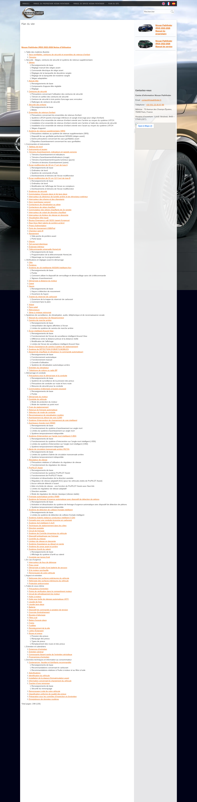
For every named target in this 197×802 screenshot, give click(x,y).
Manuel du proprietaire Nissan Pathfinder (51, 3)
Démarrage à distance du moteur (43, 281)
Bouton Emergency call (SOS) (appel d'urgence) (49, 220)
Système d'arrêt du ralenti (40, 549)
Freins (31, 623)
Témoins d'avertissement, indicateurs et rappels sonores (53, 152)
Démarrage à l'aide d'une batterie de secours (48, 567)
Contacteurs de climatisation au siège (45, 204)
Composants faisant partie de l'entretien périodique (50, 654)
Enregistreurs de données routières (44, 699)
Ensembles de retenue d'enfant (42, 112)
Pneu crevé (33, 565)
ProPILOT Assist (36, 468)
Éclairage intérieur (36, 247)
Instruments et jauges (38, 149)
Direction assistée (36, 528)
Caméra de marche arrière (40, 320)
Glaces (32, 241)
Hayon (31, 286)
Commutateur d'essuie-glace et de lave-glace (48, 194)
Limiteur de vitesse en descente (42, 541)
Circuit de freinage (36, 531)
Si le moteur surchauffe (39, 570)
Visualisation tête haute (39, 218)
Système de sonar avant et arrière (43, 546)
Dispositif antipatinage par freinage (43, 536)
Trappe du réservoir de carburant (43, 297)
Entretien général (36, 652)
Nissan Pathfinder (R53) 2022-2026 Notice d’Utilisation (46, 47)
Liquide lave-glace (36, 604)
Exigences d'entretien (38, 649)
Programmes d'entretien (39, 657)
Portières (32, 265)
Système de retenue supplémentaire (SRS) (47, 131)
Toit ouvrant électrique (38, 244)
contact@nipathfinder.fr (151, 100)
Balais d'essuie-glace (38, 620)
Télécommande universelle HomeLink (45, 249)
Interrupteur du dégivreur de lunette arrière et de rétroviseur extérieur (58, 196)
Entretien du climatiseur (39, 368)
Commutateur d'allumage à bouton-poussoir (47, 389)
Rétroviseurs (34, 310)
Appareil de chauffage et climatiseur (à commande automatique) (56, 352)
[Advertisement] (70, 35)
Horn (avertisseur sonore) (40, 202)
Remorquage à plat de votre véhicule (44, 691)
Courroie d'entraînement (39, 612)
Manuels (26, 3)
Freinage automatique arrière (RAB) (44, 496)
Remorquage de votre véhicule (42, 573)
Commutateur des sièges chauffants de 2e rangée (50, 210)
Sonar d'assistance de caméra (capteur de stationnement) (53, 346)
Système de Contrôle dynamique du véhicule (48, 533)
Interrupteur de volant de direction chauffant (47, 212)
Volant (31, 304)
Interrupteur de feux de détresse (42, 562)
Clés (31, 262)
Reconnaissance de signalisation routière (46, 415)
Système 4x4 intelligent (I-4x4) (42, 523)
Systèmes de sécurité (38, 191)
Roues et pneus (35, 633)
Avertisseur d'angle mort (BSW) (42, 423)
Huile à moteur (35, 596)
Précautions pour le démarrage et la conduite (48, 375)
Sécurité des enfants (37, 105)
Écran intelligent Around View (41, 331)
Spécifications (34, 673)
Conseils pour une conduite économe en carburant (50, 520)
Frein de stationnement (39, 407)
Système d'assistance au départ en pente (46, 544)
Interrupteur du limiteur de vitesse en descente (48, 215)
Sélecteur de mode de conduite (42, 412)
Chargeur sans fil (36, 231)
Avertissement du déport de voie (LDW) (45, 418)
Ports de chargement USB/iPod (42, 228)
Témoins (32, 57)
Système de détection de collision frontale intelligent (51, 510)
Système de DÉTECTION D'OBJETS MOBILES (49, 349)
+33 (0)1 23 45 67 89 (155, 105)
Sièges (32, 62)
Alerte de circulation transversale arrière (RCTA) (49, 449)
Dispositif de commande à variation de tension (48, 610)
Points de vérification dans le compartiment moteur (50, 591)
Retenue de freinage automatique (43, 410)
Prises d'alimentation (37, 226)
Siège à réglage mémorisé (40, 312)
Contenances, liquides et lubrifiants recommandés (50, 662)
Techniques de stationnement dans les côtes (47, 525)
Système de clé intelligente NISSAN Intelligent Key (50, 268)
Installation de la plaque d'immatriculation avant (49, 678)
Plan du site (113, 3)
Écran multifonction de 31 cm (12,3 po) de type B (49, 178)
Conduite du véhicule (38, 399)
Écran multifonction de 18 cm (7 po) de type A (48, 165)
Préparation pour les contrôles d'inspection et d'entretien (53, 696)
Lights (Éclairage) (36, 631)
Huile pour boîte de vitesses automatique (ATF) (49, 599)
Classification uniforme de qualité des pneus (47, 694)
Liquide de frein (35, 602)
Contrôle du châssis (37, 539)
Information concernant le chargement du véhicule (50, 681)
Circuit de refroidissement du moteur (44, 594)
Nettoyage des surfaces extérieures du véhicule (49, 578)
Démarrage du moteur (38, 397)
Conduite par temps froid (39, 557)
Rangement (34, 233)
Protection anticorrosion (39, 583)
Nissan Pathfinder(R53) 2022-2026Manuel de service (163, 44)
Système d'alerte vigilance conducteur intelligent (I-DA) (52, 518)
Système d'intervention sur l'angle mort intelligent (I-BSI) (52, 436)
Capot (31, 283)
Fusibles (32, 625)
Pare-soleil (33, 307)
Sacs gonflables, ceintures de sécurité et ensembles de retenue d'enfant (59, 54)
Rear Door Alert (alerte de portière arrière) (47, 223)
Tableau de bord (36, 147)
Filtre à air (33, 617)
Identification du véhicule (39, 675)
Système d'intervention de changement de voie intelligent (53, 420)
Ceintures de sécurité (38, 91)
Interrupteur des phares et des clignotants (46, 199)
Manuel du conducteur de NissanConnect (46, 318)
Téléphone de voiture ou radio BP (43, 370)
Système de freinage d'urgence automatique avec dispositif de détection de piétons (64, 499)
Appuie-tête (33, 81)
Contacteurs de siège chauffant (42, 207)
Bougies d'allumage (37, 615)
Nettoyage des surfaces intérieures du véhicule (49, 581)
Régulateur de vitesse (38, 460)
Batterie (32, 607)
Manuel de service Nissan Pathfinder (88, 3)
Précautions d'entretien (38, 589)
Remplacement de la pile (39, 628)
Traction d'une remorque (39, 683)
